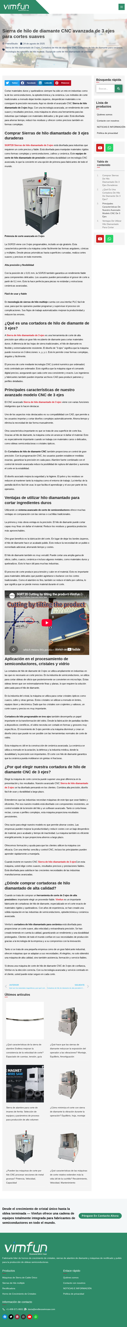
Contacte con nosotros (108, 120)
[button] (12, 83)
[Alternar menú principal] (121, 7)
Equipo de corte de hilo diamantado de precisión (69, 51)
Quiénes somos (104, 114)
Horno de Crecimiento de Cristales (19, 1294)
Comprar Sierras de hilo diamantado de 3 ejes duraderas (111, 180)
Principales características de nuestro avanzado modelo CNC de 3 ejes (111, 210)
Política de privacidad (107, 133)
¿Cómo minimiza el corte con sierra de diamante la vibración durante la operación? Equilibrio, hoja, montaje (67, 1111)
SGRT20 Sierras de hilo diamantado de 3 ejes (29, 145)
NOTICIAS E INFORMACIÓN (111, 127)
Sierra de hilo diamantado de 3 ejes (22, 47)
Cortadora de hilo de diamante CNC (59, 47)
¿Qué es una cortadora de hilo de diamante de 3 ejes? (111, 194)
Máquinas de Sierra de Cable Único (19, 1277)
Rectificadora (8, 1288)
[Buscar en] (118, 88)
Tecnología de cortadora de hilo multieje (24, 51)
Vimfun (59, 899)
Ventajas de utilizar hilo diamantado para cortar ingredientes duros (111, 226)
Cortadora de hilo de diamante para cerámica (100, 47)
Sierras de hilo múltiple (13, 1283)
